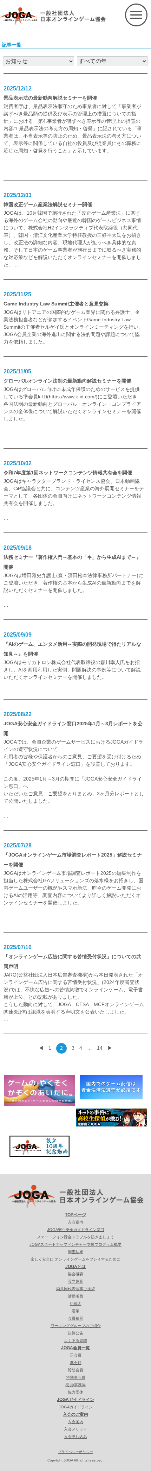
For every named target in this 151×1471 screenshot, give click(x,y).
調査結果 (75, 1252)
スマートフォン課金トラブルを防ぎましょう (75, 1237)
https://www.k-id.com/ (72, 396)
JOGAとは (75, 1266)
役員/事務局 (75, 1385)
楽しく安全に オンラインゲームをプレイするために (75, 1259)
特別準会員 (75, 1377)
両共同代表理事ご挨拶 (75, 1289)
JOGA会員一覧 (75, 1347)
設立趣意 (75, 1281)
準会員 (75, 1362)
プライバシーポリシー (75, 1452)
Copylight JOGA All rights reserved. (75, 1460)
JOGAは (13, 873)
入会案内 (75, 1222)
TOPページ (75, 1214)
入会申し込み (75, 1436)
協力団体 (75, 1392)
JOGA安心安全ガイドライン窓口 (75, 1229)
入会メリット (75, 1429)
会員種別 (75, 1318)
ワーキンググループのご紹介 (76, 1326)
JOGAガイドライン (75, 1399)
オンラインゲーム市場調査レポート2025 (67, 873)
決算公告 (75, 1333)
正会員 (75, 1355)
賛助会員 (75, 1370)
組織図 (75, 1303)
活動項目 (75, 1296)
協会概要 (75, 1274)
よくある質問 (75, 1340)
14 (100, 1048)
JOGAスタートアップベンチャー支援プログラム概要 (75, 1244)
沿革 (75, 1311)
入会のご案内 (75, 1414)
